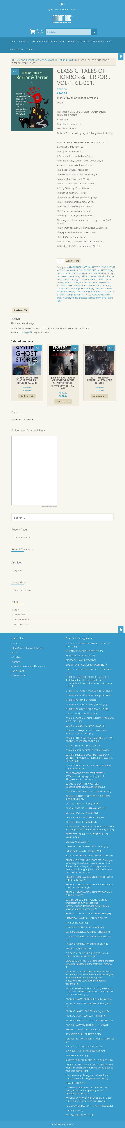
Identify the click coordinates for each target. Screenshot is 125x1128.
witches (66, 297)
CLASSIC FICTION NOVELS (76, 273)
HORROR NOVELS (67, 60)
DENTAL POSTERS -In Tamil (79, 812)
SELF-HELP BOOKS (75, 1055)
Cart (73, 9)
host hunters (85, 282)
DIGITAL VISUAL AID (76, 841)
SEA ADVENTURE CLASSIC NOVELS (83, 1050)
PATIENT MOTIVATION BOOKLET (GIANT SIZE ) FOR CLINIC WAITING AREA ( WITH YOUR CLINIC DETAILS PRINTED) (90, 991)
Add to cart (72, 260)
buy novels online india (68, 276)
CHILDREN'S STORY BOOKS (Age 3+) (84, 704)
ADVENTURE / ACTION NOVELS (84, 267)
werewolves (98, 294)
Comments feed (21, 619)
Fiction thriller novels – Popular (81, 850)
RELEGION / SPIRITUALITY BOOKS (83, 1029)
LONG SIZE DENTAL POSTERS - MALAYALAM (88, 936)
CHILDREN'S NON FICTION (79, 699)
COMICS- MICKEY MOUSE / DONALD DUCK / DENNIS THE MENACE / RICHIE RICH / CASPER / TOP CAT (89, 757)
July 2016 (18, 570)
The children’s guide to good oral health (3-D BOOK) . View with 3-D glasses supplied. (87, 1077)
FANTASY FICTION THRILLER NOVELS (85, 846)
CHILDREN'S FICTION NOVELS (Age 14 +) (86, 695)
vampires (71, 294)
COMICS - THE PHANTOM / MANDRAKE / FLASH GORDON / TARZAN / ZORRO (90, 739)
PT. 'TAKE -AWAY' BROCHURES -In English (86, 999)
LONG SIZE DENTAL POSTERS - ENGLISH (86, 931)
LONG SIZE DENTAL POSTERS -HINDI (84, 944)
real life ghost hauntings (81, 288)
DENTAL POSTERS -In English (80, 803)
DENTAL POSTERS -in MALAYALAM (83, 808)
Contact (30, 49)
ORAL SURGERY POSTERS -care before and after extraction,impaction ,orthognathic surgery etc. (90, 962)
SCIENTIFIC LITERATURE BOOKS (82, 1046)
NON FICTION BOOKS (77, 948)
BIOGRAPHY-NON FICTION (79, 660)
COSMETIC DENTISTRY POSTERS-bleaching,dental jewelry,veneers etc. (84, 785)
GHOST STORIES (88, 279)
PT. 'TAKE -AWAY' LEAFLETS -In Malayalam (87, 1020)
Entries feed (19, 614)
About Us (23, 41)
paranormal (62, 288)
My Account (53, 9)
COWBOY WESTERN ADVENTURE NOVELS (87, 791)
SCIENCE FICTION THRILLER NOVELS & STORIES (90, 1038)
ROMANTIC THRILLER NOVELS (81, 1034)
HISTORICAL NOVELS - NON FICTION (84, 918)
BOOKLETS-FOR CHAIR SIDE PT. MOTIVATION (89, 669)
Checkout (64, 9)
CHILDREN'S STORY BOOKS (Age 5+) (84, 709)
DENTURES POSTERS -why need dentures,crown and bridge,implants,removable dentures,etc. (90, 828)
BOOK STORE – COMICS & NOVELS (86, 41)
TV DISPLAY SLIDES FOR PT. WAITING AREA (88, 1105)
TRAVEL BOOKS (73, 1082)
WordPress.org (21, 624)
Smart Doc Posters (23, 537)
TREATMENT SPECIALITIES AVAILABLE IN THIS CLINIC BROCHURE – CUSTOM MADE (89, 1100)
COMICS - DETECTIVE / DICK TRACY (83, 725)
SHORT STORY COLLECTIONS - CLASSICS (86, 1060)
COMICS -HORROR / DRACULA (81, 745)
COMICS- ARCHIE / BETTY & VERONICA (85, 750)
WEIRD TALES (84, 294)
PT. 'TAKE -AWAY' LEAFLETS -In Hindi (84, 1015)
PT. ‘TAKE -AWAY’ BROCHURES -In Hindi (85, 1024)
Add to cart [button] (27, 396)
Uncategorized (73, 1110)
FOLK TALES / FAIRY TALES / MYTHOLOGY (87, 855)
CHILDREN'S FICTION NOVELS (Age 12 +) (86, 690)
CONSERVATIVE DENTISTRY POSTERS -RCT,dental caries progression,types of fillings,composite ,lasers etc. (85, 776)
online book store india (99, 285)
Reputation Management (49, 506)
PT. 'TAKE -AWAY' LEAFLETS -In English (85, 1011)
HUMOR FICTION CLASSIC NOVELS (83, 927)
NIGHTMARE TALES (77, 285)
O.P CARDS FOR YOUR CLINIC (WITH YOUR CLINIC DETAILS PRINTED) (87, 955)
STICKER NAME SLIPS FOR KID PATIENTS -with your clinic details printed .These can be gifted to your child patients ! (89, 1067)
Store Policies (16, 49)
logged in (28, 332)
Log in (16, 609)
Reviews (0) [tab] (20, 310)
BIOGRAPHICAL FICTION (78, 655)
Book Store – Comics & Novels (27, 647)
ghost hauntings (71, 279)
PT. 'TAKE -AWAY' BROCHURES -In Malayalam (88, 1003)
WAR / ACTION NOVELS (77, 1115)
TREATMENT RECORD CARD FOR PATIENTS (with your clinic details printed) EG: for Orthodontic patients (88, 1090)
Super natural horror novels (89, 291)
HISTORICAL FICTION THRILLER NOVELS (86, 913)
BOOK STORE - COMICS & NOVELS (38, 60)
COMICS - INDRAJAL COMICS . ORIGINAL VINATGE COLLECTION (86, 732)
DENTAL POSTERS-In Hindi (79, 821)
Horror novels (71, 282)
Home (12, 41)
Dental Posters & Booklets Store (48, 41)
